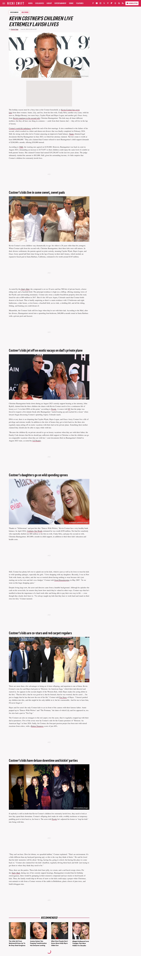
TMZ (21, 147)
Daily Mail (25, 289)
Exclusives (39, 3)
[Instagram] (100, 3)
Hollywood (25, 12)
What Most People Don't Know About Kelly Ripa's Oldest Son (59, 943)
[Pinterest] (108, 3)
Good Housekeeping (62, 580)
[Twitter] (104, 3)
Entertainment (60, 3)
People (53, 409)
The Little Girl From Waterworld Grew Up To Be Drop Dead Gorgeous (17, 943)
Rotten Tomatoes (37, 726)
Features (79, 3)
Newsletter (133, 3)
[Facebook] (93, 3)
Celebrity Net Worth (34, 531)
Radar (71, 134)
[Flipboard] (112, 3)
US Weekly (36, 440)
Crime (71, 3)
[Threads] (115, 3)
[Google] (119, 3)
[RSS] (123, 3)
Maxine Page (14, 29)
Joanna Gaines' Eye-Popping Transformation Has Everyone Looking (38, 943)
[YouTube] (97, 3)
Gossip (49, 3)
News (30, 3)
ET (69, 409)
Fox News (63, 697)
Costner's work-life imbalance (20, 128)
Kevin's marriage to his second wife (26, 118)
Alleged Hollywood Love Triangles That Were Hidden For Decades (80, 943)
